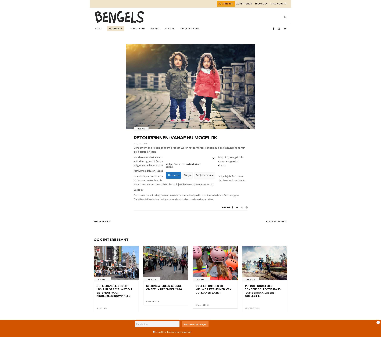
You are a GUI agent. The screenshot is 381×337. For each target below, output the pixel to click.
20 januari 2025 (252, 308)
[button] (213, 158)
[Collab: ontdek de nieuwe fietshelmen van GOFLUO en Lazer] (215, 263)
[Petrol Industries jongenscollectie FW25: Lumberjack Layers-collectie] (264, 263)
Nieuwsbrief (279, 4)
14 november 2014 (140, 144)
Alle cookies (173, 175)
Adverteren (244, 4)
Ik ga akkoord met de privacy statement (173, 332)
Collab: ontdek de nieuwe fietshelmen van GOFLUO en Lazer (213, 289)
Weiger (187, 175)
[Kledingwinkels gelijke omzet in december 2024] (165, 263)
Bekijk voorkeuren (204, 175)
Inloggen (261, 4)
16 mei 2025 (102, 308)
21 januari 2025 (202, 305)
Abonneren (225, 4)
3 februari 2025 (152, 301)
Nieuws (141, 129)
